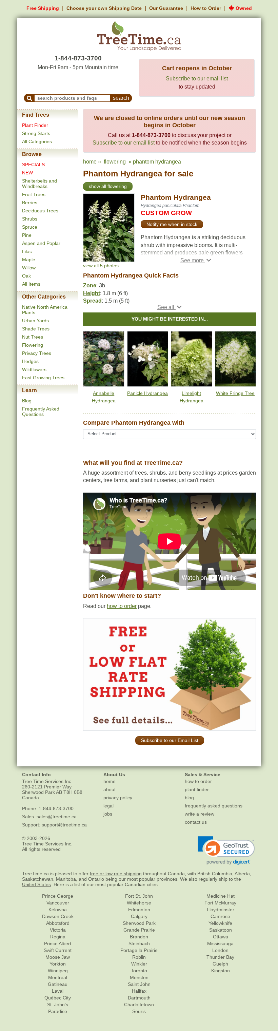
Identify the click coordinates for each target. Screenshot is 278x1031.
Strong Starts (36, 133)
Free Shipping (42, 8)
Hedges (30, 361)
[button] (195, 260)
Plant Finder (35, 125)
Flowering (32, 345)
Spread (92, 301)
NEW (27, 172)
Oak (26, 276)
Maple (28, 259)
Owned (243, 8)
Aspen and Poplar (41, 243)
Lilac (27, 251)
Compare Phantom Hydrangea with (133, 422)
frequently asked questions (213, 805)
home (90, 162)
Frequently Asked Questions (40, 411)
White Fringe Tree (235, 393)
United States (36, 884)
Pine (27, 235)
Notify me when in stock (171, 224)
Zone (89, 285)
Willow (29, 267)
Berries (29, 202)
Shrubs (29, 219)
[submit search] (29, 98)
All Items (31, 284)
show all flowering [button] (108, 186)
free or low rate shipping (116, 873)
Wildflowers (34, 369)
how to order (122, 606)
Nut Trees (32, 337)
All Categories (37, 141)
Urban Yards (35, 320)
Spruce (29, 227)
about (109, 789)
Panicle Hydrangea (147, 393)
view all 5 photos (101, 265)
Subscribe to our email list (197, 78)
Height (91, 293)
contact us (196, 822)
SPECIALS (33, 164)
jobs (107, 814)
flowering (115, 162)
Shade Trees (35, 328)
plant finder (197, 789)
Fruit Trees (33, 194)
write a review (199, 814)
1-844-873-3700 (78, 58)
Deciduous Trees (40, 210)
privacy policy (117, 797)
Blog (27, 400)
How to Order (206, 8)
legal (108, 805)
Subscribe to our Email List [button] (169, 740)
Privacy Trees (36, 353)
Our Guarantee (166, 8)
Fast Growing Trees (43, 377)
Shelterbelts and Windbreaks (39, 183)
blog (189, 797)
